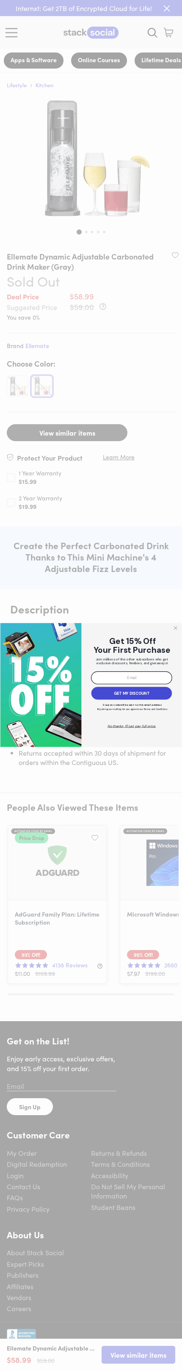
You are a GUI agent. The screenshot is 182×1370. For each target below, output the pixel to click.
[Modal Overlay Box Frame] (91, 685)
